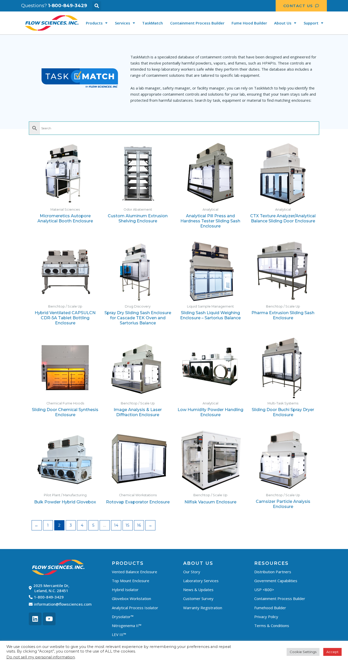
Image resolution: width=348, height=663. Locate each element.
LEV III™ (119, 634)
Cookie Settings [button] (303, 652)
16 (139, 525)
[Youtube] (49, 619)
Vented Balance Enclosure (134, 571)
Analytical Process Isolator (135, 607)
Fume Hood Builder (249, 23)
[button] (96, 5)
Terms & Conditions (271, 625)
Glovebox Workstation (131, 598)
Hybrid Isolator (125, 589)
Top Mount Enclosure (130, 580)
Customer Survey (198, 598)
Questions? (54, 5)
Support (311, 23)
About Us (282, 23)
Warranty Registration (202, 607)
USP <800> (264, 589)
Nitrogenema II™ (126, 625)
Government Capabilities (275, 580)
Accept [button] (332, 652)
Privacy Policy (266, 616)
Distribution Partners (272, 571)
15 (127, 525)
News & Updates (198, 589)
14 (116, 525)
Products (94, 23)
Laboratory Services (201, 580)
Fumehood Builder (270, 607)
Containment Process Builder (197, 23)
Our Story (191, 571)
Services (122, 23)
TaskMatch (152, 23)
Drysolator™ (122, 616)
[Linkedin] (35, 619)
